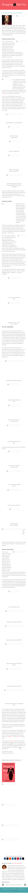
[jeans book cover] (9, 784)
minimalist (9, 736)
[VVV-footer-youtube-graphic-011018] (10, 825)
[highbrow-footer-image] (9, 804)
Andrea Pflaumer (17, 863)
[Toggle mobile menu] (25, 7)
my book (4, 93)
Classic (18, 736)
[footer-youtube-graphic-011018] (10, 839)
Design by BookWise (14, 890)
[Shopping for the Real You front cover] (8, 763)
